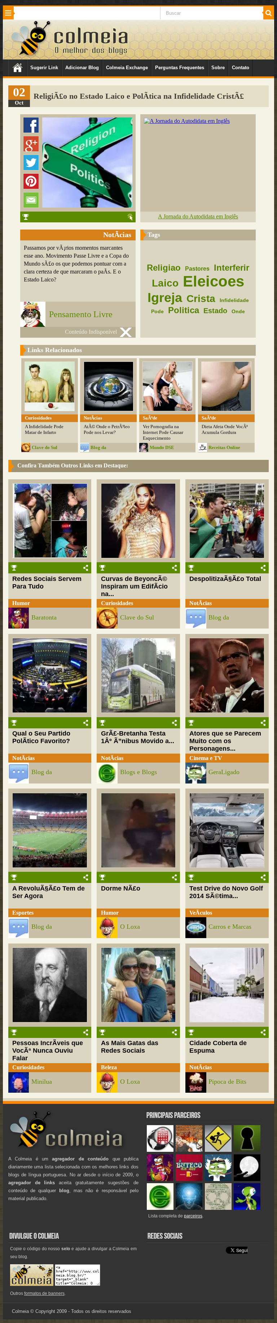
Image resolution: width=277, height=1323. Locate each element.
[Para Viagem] (218, 1150)
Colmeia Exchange (127, 67)
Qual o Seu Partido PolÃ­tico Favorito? (41, 737)
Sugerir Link (44, 67)
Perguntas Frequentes (179, 67)
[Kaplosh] (189, 1150)
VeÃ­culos (200, 912)
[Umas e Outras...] (218, 1208)
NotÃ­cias (200, 603)
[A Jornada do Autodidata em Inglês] (187, 121)
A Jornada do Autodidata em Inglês (198, 216)
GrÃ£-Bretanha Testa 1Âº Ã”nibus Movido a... (137, 737)
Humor (21, 603)
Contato (240, 67)
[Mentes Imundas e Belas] (247, 1179)
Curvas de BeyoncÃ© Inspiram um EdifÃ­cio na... (134, 586)
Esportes (23, 912)
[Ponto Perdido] (247, 1150)
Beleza (109, 1067)
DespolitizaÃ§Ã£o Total (225, 578)
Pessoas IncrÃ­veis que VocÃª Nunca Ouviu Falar (47, 1050)
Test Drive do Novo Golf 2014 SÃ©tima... (226, 892)
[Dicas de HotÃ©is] (160, 1150)
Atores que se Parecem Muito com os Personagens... (225, 741)
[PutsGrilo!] (247, 1208)
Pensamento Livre (81, 314)
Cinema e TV (205, 758)
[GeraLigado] (218, 1179)
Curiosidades (117, 603)
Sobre (218, 67)
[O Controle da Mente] (189, 1208)
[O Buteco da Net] (189, 1179)
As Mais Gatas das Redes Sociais (129, 1046)
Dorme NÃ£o (120, 888)
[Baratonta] (160, 1179)
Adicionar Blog (82, 67)
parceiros (193, 1215)
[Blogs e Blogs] (160, 1208)
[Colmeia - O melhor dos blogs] (31, 55)
